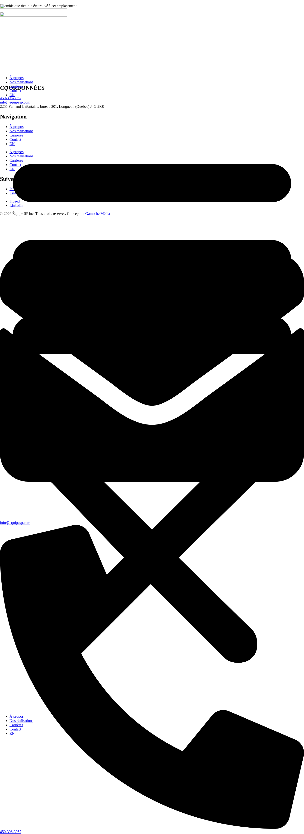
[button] (152, 406)
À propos (17, 78)
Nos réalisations (21, 82)
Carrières (16, 86)
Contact (15, 91)
